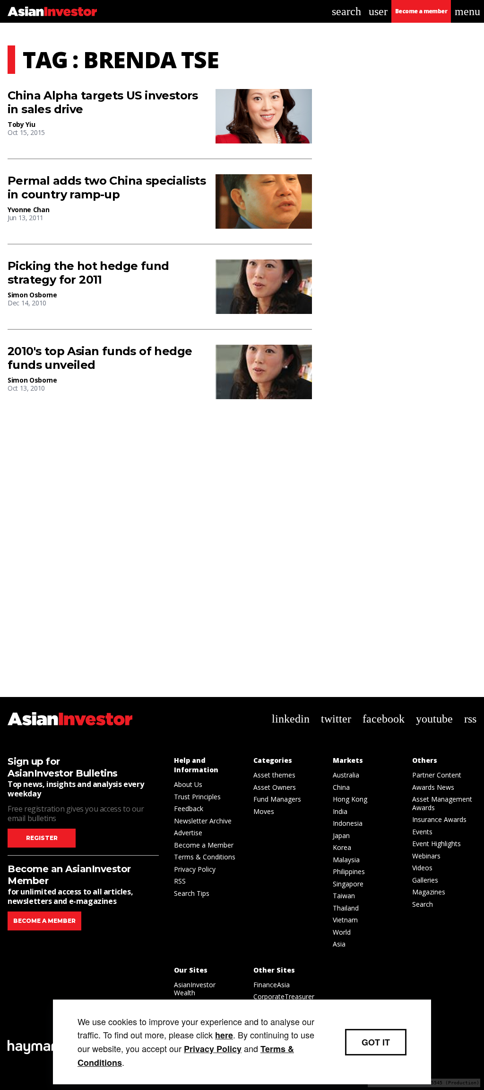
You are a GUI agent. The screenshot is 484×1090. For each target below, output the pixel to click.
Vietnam (345, 919)
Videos (422, 867)
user (378, 11)
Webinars (426, 855)
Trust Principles (197, 796)
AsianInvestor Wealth (195, 989)
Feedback (188, 808)
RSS (180, 880)
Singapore (348, 883)
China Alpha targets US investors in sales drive (103, 102)
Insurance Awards (439, 819)
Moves (263, 811)
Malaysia (346, 859)
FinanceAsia (271, 984)
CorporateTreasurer (283, 996)
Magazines (428, 891)
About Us (188, 784)
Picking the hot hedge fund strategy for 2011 (88, 272)
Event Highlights (436, 843)
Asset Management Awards (442, 803)
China (341, 787)
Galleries (425, 880)
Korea (342, 847)
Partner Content (436, 774)
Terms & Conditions (204, 856)
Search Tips (191, 893)
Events (422, 831)
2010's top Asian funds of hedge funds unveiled (100, 358)
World (342, 932)
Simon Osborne (32, 294)
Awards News (433, 787)
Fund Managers (277, 799)
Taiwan (344, 895)
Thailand (346, 907)
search (346, 11)
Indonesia (348, 823)
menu (467, 11)
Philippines (349, 871)
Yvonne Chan (28, 209)
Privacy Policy (195, 869)
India (340, 811)
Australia (346, 774)
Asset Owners (274, 787)
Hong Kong (350, 799)
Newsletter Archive (203, 820)
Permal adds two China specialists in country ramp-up (107, 187)
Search (422, 904)
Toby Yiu (21, 124)
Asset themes (274, 774)
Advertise (188, 832)
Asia (339, 943)
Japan (341, 835)
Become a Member (203, 844)
